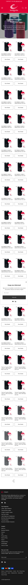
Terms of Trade (4, 545)
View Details (7, 59)
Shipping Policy (4, 541)
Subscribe (14, 297)
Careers (3, 532)
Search (2, 539)
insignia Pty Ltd (7, 579)
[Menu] (2, 7)
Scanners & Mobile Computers (7, 521)
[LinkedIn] (15, 301)
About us (3, 528)
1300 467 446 (18, 1)
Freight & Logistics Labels (6, 512)
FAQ (2, 534)
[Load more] (14, 480)
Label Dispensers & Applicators (8, 516)
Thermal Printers (5, 519)
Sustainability (4, 543)
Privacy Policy (4, 535)
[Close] (26, 282)
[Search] (22, 8)
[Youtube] (13, 301)
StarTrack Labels (5, 514)
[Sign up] (26, 557)
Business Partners (5, 530)
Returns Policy (4, 537)
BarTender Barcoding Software (8, 518)
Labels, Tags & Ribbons (6, 508)
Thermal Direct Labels (6, 510)
